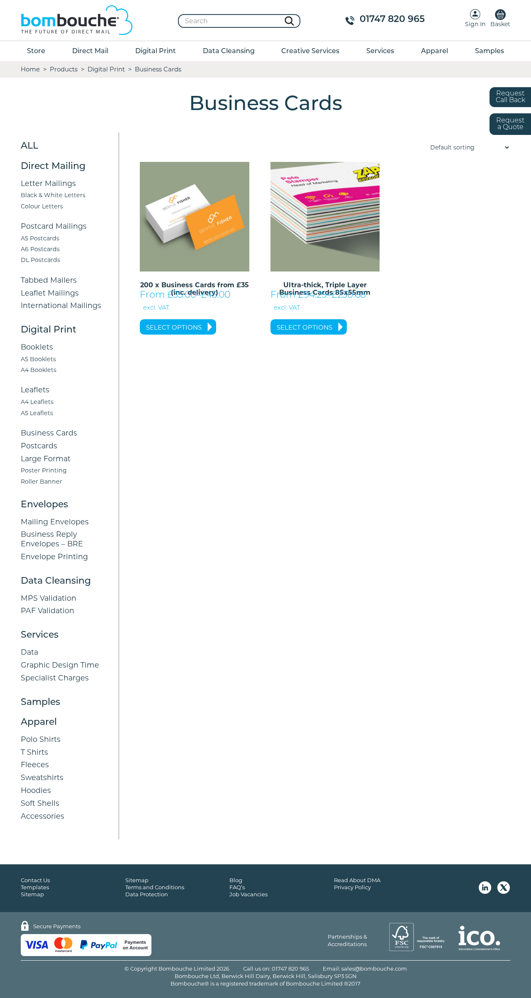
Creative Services (310, 51)
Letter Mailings (48, 183)
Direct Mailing (53, 166)
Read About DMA (357, 880)
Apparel (434, 51)
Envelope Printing (54, 556)
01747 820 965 (392, 19)
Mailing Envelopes (55, 521)
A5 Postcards (40, 238)
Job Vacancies (248, 894)
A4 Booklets (38, 370)
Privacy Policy (352, 887)
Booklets (37, 346)
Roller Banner (41, 481)
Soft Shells (40, 803)
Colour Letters (42, 206)
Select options (174, 327)
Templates (35, 887)
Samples (489, 51)
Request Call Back (510, 97)
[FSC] (417, 937)
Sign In (475, 24)
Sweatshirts (42, 777)
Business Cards (49, 432)
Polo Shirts (41, 739)
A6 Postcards (40, 249)
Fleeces (35, 764)
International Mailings (61, 305)
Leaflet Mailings (50, 293)
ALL (29, 146)
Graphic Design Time (60, 664)
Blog (235, 880)
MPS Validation (48, 598)
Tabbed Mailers (49, 280)
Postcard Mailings (54, 226)
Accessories (42, 816)
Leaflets (35, 389)
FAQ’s (237, 887)
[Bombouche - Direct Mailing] (77, 20)
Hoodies (36, 790)
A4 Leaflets (37, 402)
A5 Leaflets (37, 413)
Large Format (46, 458)
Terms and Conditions (154, 887)
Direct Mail (90, 51)
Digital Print (155, 51)
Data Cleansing (229, 51)
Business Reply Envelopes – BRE (52, 539)
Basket (500, 24)
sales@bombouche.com (374, 968)
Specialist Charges (55, 677)
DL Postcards (40, 260)
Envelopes (44, 505)
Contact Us (35, 880)
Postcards (39, 445)
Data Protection (146, 894)
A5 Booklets (38, 359)
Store (36, 51)
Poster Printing (44, 470)
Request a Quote (510, 124)
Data (29, 652)
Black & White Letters (53, 195)
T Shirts (34, 752)
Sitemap (32, 894)
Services (380, 51)
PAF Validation (47, 610)
